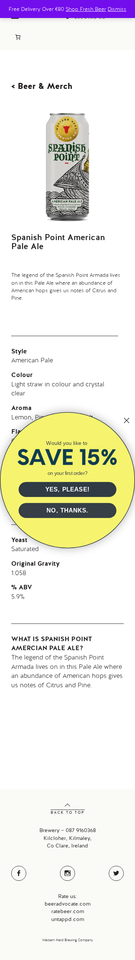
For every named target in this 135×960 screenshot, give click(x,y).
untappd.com (67, 919)
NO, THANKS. (67, 510)
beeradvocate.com (67, 903)
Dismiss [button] (117, 9)
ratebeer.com (67, 911)
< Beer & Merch (41, 86)
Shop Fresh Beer (86, 9)
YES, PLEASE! (67, 489)
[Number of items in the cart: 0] (17, 37)
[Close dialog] (127, 420)
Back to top (68, 812)
